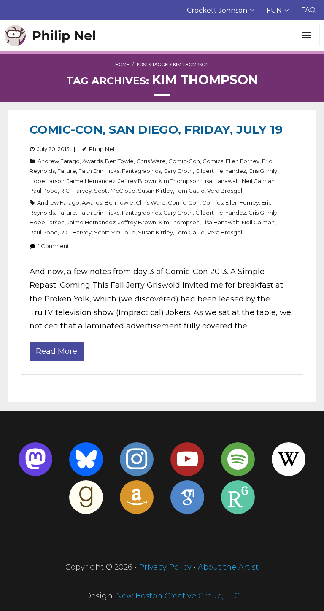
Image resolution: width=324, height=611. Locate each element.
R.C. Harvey (76, 190)
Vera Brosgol (224, 190)
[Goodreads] (86, 497)
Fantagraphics (141, 170)
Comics (212, 161)
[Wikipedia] (288, 459)
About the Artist (228, 567)
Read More (56, 351)
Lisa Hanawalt (220, 181)
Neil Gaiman (258, 181)
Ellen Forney (242, 161)
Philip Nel (101, 148)
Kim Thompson (179, 181)
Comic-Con (184, 161)
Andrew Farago (59, 161)
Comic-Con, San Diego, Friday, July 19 (156, 129)
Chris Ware (151, 161)
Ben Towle (119, 161)
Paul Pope (44, 190)
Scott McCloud (114, 190)
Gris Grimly (262, 170)
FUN (274, 10)
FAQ (308, 10)
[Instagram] (136, 459)
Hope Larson (47, 181)
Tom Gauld (190, 190)
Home (122, 64)
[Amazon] (136, 497)
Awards (92, 161)
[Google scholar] (187, 497)
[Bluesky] (86, 459)
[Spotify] (238, 459)
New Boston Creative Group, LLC (178, 595)
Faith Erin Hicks (98, 170)
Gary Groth (178, 170)
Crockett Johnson (217, 10)
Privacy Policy (165, 567)
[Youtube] (187, 459)
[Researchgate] (238, 497)
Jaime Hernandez (91, 181)
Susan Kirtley (155, 190)
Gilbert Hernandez (220, 170)
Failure (66, 170)
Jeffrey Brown (137, 181)
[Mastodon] (35, 459)
